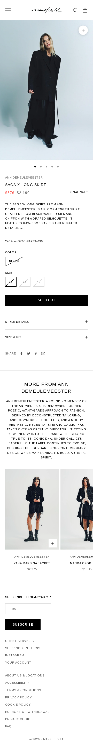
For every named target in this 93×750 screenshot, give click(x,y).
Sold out (47, 300)
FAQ (8, 726)
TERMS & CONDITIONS (23, 690)
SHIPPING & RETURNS (22, 648)
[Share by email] (43, 353)
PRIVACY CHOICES (20, 719)
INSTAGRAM (14, 655)
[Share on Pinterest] (36, 353)
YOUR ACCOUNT (18, 662)
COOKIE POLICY (18, 704)
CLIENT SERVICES (19, 640)
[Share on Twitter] (29, 353)
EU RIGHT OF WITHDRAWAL (27, 711)
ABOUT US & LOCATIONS (24, 675)
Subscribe (23, 624)
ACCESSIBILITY (17, 682)
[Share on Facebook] (21, 353)
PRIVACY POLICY (18, 697)
